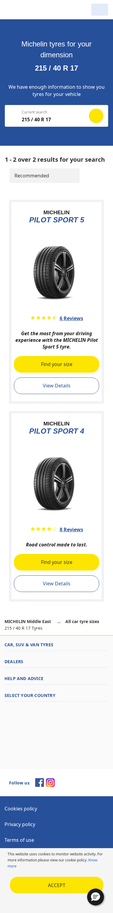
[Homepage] (35, 9)
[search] (82, 9)
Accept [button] (56, 885)
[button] (95, 897)
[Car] (99, 9)
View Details (57, 385)
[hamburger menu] (11, 9)
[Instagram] (50, 785)
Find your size (56, 364)
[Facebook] (39, 785)
